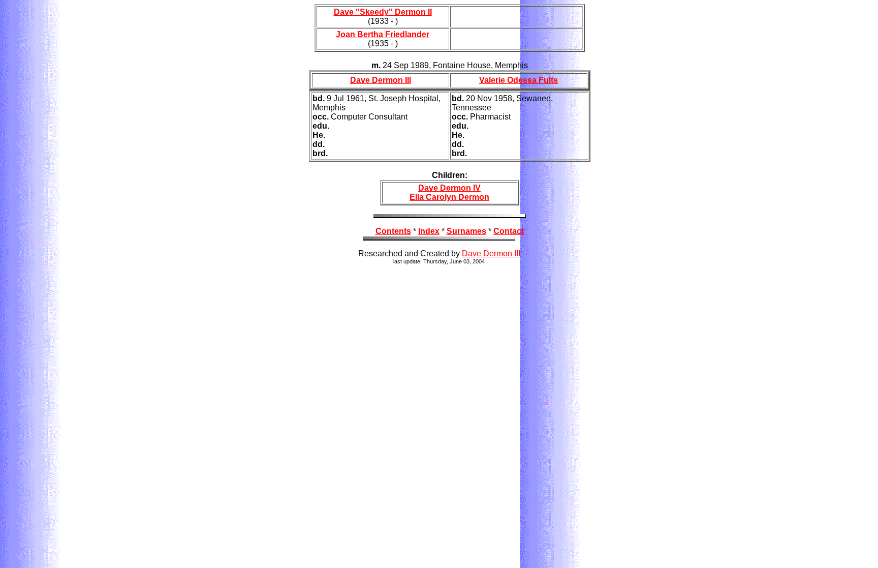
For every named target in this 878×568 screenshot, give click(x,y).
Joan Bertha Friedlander (382, 34)
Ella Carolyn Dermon (449, 197)
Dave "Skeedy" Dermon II (383, 12)
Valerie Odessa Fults (518, 80)
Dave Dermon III (380, 80)
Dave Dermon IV (449, 188)
